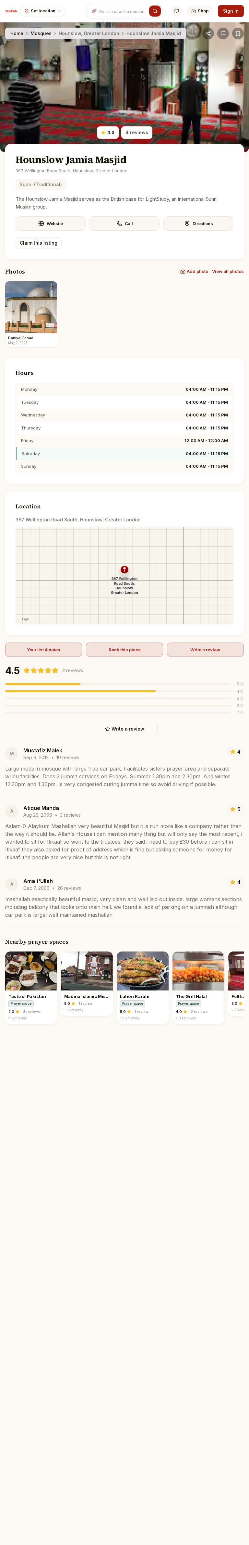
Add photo (197, 271)
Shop (203, 10)
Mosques (41, 33)
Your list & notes (43, 649)
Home (16, 33)
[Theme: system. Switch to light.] (177, 11)
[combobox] (123, 11)
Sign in (231, 11)
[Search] (155, 11)
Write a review (205, 649)
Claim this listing (38, 243)
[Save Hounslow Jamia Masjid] (238, 33)
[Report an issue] (223, 33)
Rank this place (125, 649)
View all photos (228, 271)
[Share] (208, 33)
